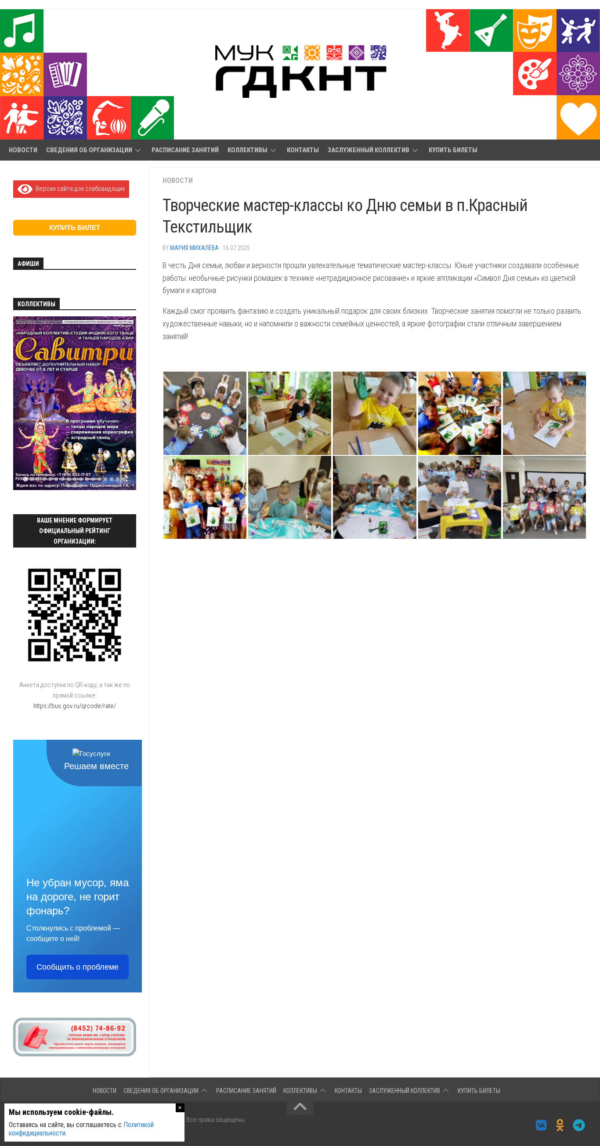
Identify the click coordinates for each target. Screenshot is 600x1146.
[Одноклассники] (560, 1125)
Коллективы (247, 150)
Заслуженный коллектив (368, 150)
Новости (23, 150)
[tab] (25, 479)
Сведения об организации (89, 150)
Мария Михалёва (194, 247)
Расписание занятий (185, 150)
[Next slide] (124, 404)
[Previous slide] (25, 404)
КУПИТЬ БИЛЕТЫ (453, 150)
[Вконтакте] (541, 1125)
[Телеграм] (579, 1125)
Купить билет (74, 227)
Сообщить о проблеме (77, 967)
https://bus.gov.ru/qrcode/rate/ (74, 706)
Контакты (303, 150)
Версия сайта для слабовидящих (79, 189)
